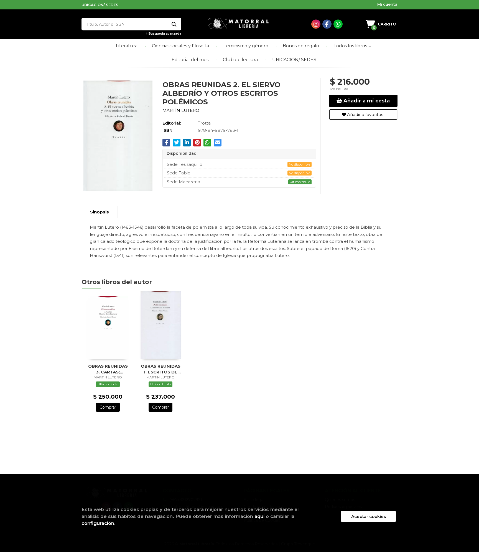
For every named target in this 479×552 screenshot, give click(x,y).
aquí (259, 516)
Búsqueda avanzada (164, 33)
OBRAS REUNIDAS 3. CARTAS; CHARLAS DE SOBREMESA (108, 368)
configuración (97, 523)
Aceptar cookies (368, 516)
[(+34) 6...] (338, 24)
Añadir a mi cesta (366, 101)
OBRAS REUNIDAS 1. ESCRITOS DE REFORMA (160, 368)
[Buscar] (173, 24)
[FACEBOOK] (327, 24)
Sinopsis (99, 212)
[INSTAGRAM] (315, 24)
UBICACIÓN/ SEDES (99, 4)
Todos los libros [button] (350, 45)
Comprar (108, 407)
